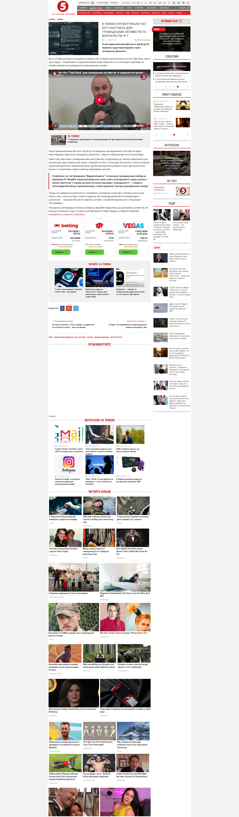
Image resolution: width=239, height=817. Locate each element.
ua (138, 2)
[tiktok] (155, 3)
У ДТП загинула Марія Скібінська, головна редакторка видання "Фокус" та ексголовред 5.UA (179, 292)
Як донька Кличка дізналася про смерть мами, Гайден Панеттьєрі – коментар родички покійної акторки (179, 275)
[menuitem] (82, 8)
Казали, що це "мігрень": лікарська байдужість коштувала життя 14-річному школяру (179, 369)
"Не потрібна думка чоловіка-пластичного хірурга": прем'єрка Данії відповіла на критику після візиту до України (179, 402)
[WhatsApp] (164, 3)
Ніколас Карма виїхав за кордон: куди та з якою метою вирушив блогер (179, 385)
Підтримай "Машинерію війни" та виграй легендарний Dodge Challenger (163, 107)
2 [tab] (181, 51)
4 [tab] (178, 87)
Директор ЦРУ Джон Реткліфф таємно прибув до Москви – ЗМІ (178, 307)
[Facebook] (145, 3)
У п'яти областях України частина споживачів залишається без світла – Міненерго (172, 81)
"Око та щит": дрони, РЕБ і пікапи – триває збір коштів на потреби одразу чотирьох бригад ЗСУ (164, 126)
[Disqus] (100, 383)
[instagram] (150, 3)
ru (142, 2)
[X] (169, 3)
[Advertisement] (100, 237)
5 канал (95, 53)
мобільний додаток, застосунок (70, 337)
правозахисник (101, 337)
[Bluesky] (178, 3)
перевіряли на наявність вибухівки (67, 214)
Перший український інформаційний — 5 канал (62, 8)
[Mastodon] (174, 3)
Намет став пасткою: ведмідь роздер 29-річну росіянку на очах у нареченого (179, 322)
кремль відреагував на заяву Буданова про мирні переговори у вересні (179, 257)
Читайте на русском (142, 39)
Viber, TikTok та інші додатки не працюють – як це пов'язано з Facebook (99, 481)
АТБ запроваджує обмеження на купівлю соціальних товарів (179, 336)
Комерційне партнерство (159, 188)
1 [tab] (162, 51)
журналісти (116, 337)
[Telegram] (159, 3)
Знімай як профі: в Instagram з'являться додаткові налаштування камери (67, 481)
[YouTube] (183, 3)
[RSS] (188, 3)
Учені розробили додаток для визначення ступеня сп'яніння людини (99, 451)
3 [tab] (174, 87)
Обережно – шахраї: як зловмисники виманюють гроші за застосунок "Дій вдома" (130, 291)
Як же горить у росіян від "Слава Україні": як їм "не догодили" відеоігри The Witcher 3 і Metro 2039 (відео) (179, 353)
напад (90, 337)
